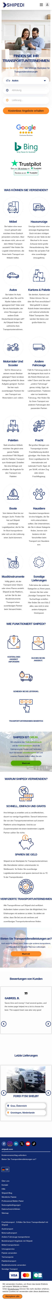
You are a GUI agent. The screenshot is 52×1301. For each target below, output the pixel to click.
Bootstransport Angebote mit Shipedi (17, 1241)
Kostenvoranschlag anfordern (14, 1155)
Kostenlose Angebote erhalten (26, 110)
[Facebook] (4, 1143)
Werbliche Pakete (9, 1197)
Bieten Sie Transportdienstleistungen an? (19, 1159)
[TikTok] (34, 1143)
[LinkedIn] (16, 1143)
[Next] (48, 1024)
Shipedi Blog (7, 1193)
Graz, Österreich (19, 1106)
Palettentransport (9, 1261)
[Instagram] (10, 1143)
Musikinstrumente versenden (14, 1265)
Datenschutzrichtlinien (11, 1209)
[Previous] (3, 1024)
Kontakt (5, 1185)
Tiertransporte (7, 1257)
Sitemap (5, 1213)
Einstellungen (13, 1289)
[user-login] (47, 4)
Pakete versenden (9, 1253)
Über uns (5, 1181)
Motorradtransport (9, 1233)
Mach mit (26, 763)
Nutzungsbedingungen (11, 1205)
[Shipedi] (13, 5)
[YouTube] (28, 1143)
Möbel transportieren (10, 1245)
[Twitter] (22, 1143)
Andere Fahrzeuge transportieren (16, 1237)
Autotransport (7, 1229)
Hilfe (3, 1189)
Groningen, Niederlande (23, 1113)
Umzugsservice (8, 1249)
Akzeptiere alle (12, 1296)
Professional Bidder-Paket (12, 1201)
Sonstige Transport (10, 1269)
